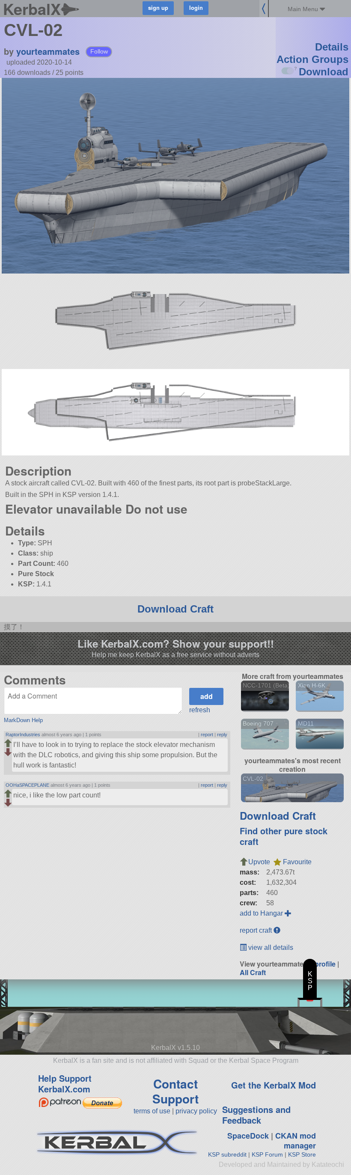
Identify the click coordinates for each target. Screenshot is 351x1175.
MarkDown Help (23, 720)
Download (323, 71)
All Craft (253, 972)
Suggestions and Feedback (256, 1114)
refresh (199, 710)
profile (325, 964)
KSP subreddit (227, 1154)
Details (331, 47)
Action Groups (312, 59)
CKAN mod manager (295, 1140)
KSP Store (302, 1154)
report (207, 734)
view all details (270, 947)
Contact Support (175, 1091)
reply (222, 734)
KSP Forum (267, 1154)
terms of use (152, 1111)
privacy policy (196, 1111)
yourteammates (48, 51)
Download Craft (175, 609)
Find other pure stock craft (283, 836)
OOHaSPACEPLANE (27, 785)
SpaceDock (248, 1135)
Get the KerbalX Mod (273, 1085)
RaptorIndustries (23, 734)
